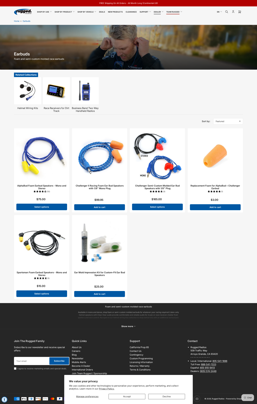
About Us (77, 347)
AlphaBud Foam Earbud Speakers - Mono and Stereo (41, 187)
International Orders (82, 369)
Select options (41, 207)
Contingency (136, 354)
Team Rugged (173, 12)
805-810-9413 (207, 367)
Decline (167, 396)
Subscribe (59, 361)
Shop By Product (63, 12)
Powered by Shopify (234, 399)
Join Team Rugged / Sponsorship (89, 373)
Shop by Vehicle (85, 12)
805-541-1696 (220, 361)
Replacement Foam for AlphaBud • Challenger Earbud (215, 187)
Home (16, 21)
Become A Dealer (81, 365)
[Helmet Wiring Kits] (27, 91)
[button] (41, 192)
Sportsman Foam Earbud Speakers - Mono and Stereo (42, 274)
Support (144, 12)
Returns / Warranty (139, 365)
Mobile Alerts (79, 362)
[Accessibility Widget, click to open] (4, 400)
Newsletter (77, 358)
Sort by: (206, 121)
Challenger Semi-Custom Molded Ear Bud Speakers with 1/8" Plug (157, 187)
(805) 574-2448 (208, 371)
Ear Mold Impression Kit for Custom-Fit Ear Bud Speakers (99, 274)
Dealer (157, 12)
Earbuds (26, 21)
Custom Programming (141, 358)
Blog (74, 354)
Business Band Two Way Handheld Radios (85, 109)
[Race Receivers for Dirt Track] (56, 91)
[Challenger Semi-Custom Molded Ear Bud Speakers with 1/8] (157, 156)
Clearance (131, 12)
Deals (102, 12)
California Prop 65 (139, 347)
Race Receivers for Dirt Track (56, 109)
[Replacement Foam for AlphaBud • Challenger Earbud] (215, 156)
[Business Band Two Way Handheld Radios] (85, 91)
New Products (115, 12)
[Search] (226, 11)
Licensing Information (141, 362)
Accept (127, 396)
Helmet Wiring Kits (27, 108)
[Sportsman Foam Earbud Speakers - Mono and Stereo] (41, 242)
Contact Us (135, 351)
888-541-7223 (208, 364)
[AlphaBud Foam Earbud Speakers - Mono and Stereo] (41, 156)
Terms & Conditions (140, 369)
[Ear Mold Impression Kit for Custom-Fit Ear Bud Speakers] (99, 242)
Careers (76, 351)
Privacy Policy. (106, 388)
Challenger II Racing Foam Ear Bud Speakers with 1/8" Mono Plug (100, 187)
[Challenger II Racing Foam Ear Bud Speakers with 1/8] (99, 156)
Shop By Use (43, 12)
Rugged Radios (218, 399)
